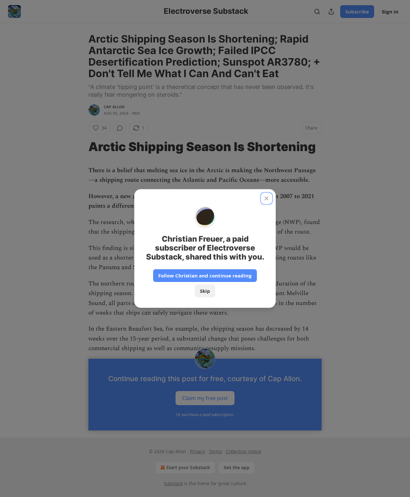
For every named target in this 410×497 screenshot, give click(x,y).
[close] (266, 198)
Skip (205, 291)
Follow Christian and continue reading (205, 275)
